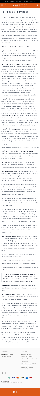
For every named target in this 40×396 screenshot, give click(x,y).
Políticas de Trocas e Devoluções (29, 359)
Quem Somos (24, 361)
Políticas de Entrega (26, 354)
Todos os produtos (6, 356)
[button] (38, 5)
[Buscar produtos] (6, 5)
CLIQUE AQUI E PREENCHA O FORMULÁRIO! (15, 47)
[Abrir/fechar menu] (2, 5)
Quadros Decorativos (7, 354)
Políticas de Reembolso (27, 356)
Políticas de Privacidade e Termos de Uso (27, 368)
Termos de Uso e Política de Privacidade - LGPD (28, 364)
